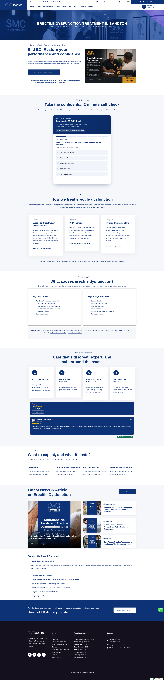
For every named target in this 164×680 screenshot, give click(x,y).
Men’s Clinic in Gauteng (59, 642)
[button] (82, 561)
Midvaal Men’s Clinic (80, 657)
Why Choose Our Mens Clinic (66, 6)
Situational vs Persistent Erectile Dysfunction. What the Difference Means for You (54, 537)
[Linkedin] (140, 2)
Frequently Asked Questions (60, 649)
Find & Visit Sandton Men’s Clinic (84, 639)
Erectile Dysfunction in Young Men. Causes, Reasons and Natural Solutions (118, 510)
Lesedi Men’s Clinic (80, 652)
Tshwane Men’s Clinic (80, 644)
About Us (55, 639)
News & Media (56, 652)
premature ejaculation (75, 333)
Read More (35, 543)
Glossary (54, 655)
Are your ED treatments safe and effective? (45, 592)
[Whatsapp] (154, 2)
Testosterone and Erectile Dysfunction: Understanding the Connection (116, 527)
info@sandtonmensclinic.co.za (107, 1)
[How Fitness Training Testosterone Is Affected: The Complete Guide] (92, 541)
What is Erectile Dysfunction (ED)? (43, 561)
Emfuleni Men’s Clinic (80, 649)
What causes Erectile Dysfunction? (43, 575)
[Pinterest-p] (147, 2)
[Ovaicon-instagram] (151, 2)
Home (32, 6)
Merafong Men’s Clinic (81, 655)
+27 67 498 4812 (115, 642)
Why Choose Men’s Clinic (60, 644)
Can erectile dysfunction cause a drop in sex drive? (48, 583)
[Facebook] (144, 2)
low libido (62, 333)
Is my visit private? (38, 596)
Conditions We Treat (86, 6)
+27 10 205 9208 (153, 7)
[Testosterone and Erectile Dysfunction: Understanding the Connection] (92, 525)
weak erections (54, 333)
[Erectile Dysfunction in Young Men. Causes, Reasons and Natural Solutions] (92, 508)
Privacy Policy (56, 657)
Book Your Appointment (45, 6)
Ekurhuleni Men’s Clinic (81, 647)
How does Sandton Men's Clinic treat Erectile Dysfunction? (51, 588)
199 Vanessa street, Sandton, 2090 (119, 648)
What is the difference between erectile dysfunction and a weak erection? (55, 579)
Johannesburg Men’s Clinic (82, 642)
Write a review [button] (37, 412)
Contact (54, 647)
